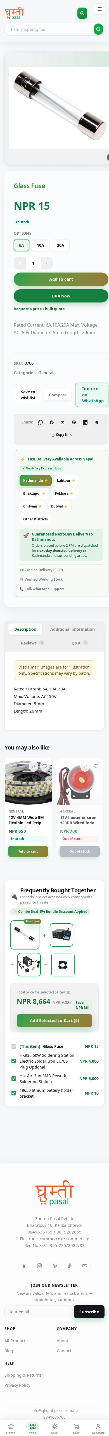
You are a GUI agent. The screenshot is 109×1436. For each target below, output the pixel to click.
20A (60, 245)
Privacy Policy (17, 1385)
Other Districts (35, 519)
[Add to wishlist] (44, 766)
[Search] (98, 29)
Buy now (61, 296)
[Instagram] (39, 1266)
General (45, 372)
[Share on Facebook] (51, 422)
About (62, 1340)
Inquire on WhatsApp (93, 395)
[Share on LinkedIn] (85, 422)
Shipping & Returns (23, 1375)
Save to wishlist (28, 394)
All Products (15, 1340)
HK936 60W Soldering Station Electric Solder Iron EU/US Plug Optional (47, 1061)
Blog (8, 1350)
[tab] (25, 629)
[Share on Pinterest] (74, 422)
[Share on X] (62, 422)
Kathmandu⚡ (35, 480)
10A (40, 245)
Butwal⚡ (59, 506)
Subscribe (89, 1311)
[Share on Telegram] (96, 422)
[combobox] (54, 29)
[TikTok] (69, 1266)
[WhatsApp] (54, 1266)
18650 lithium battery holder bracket (46, 1093)
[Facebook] (24, 1266)
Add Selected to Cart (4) (54, 1020)
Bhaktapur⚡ (34, 493)
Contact (64, 1350)
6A (21, 245)
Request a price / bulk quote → (41, 308)
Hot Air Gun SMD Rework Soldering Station (43, 1078)
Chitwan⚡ (32, 506)
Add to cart (61, 279)
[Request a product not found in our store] (82, 13)
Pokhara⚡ (64, 493)
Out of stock (79, 851)
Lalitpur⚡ (66, 480)
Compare (58, 394)
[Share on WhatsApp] (40, 422)
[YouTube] (85, 1266)
